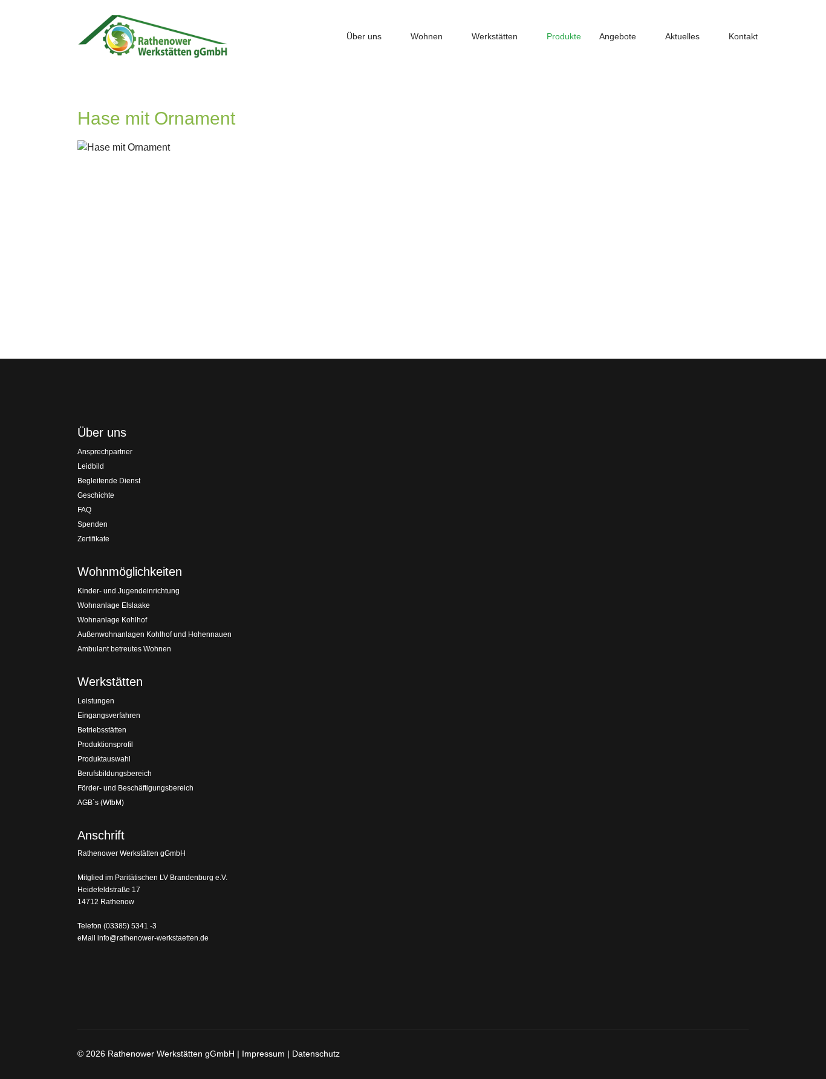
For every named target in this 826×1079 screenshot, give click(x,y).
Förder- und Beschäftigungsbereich (135, 788)
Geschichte (95, 495)
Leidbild (90, 466)
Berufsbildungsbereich (114, 773)
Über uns (364, 36)
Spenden (92, 524)
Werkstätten (495, 36)
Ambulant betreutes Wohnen (124, 649)
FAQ (84, 510)
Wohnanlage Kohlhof (112, 620)
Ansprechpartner (104, 452)
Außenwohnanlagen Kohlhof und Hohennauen (154, 634)
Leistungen (95, 701)
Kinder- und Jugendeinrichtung (128, 591)
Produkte (564, 36)
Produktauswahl (104, 759)
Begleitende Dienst (108, 481)
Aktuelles (682, 36)
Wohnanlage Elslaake (113, 605)
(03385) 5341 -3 (130, 926)
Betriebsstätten (101, 730)
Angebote (617, 36)
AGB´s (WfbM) (100, 802)
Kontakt (743, 36)
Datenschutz (316, 1053)
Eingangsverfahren (108, 715)
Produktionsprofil (105, 744)
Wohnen (427, 36)
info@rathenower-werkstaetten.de (153, 938)
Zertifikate (93, 539)
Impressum (263, 1053)
